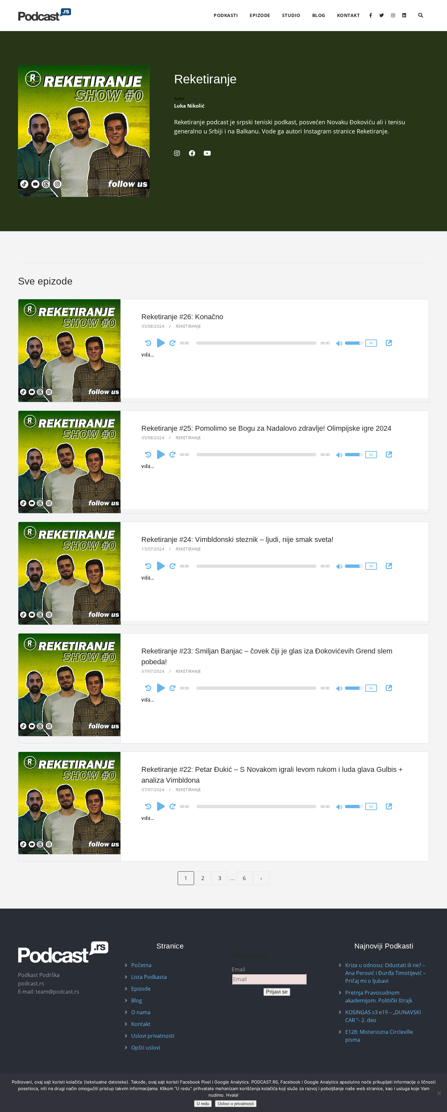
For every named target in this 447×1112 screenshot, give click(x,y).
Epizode (260, 15)
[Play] (161, 342)
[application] (257, 343)
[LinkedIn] (404, 15)
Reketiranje (188, 326)
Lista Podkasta (149, 977)
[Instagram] (393, 15)
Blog (318, 15)
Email (238, 969)
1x (371, 343)
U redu (203, 1103)
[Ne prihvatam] (439, 1093)
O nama (141, 1012)
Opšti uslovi (145, 1047)
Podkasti (226, 15)
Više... (147, 355)
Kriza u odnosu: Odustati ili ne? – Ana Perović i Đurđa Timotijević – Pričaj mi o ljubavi (385, 973)
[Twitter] (381, 15)
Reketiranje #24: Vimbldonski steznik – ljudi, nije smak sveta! (237, 539)
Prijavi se (277, 992)
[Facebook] (371, 15)
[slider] (354, 347)
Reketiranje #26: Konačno (182, 317)
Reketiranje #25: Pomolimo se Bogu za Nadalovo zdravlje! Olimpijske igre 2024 (266, 428)
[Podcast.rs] (44, 14)
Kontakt (348, 15)
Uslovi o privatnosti (236, 1103)
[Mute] (339, 344)
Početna (141, 965)
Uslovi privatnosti (152, 1035)
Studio (291, 15)
